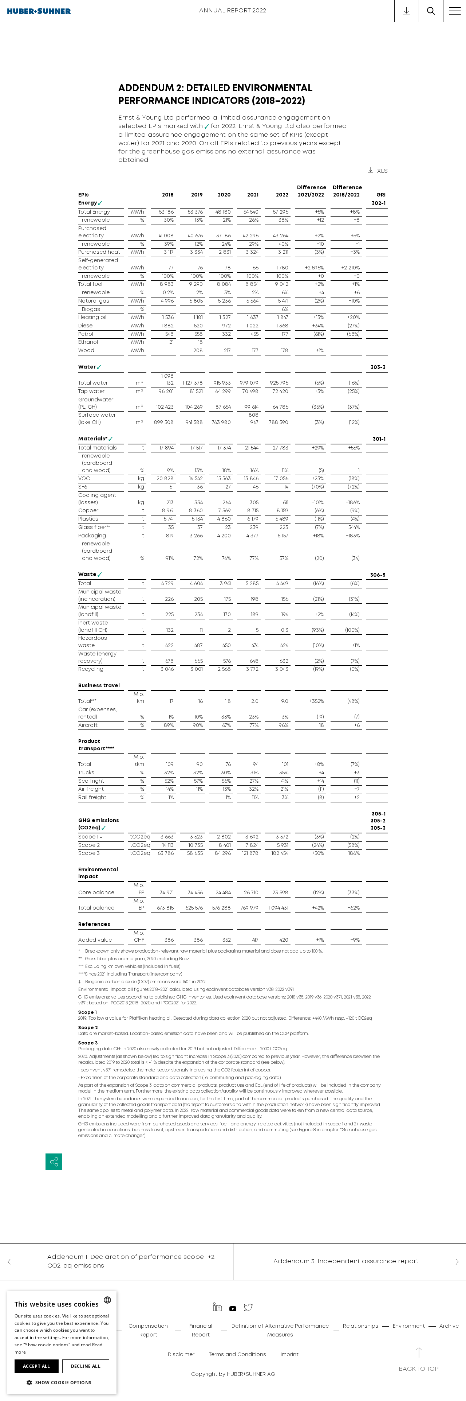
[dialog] (61, 1342)
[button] (62, 1382)
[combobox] (107, 1300)
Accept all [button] (36, 1366)
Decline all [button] (85, 1366)
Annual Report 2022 (232, 10)
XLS (382, 171)
